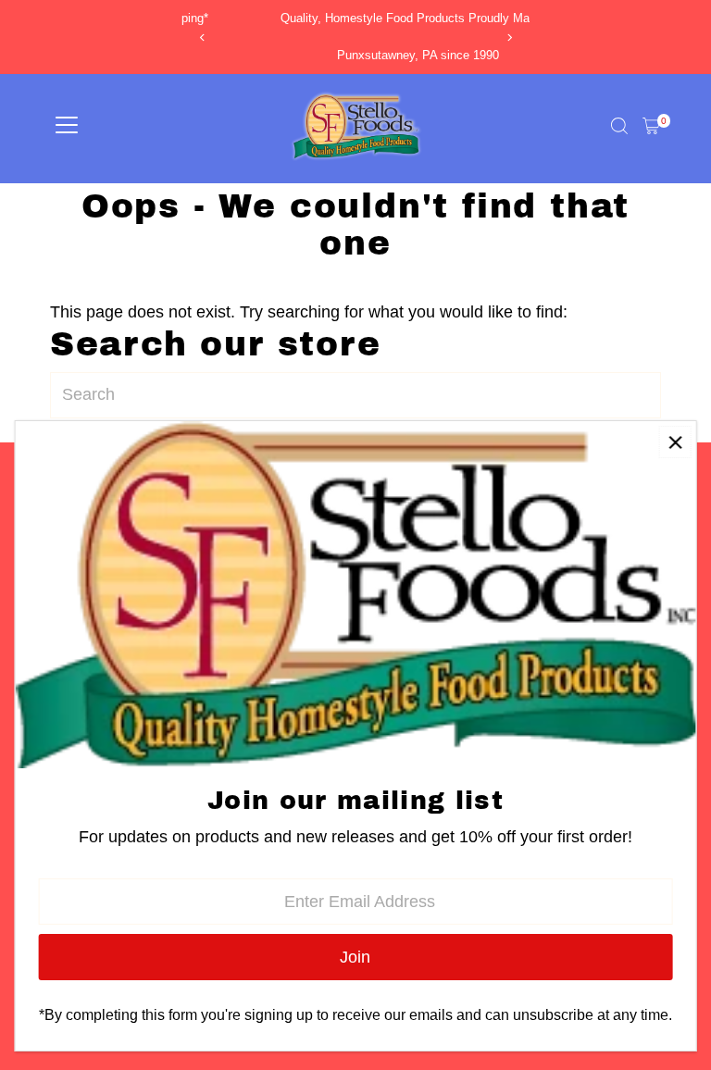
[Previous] (202, 37)
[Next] (509, 37)
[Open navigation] (66, 126)
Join (355, 957)
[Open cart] (651, 126)
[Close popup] (675, 442)
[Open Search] (619, 126)
